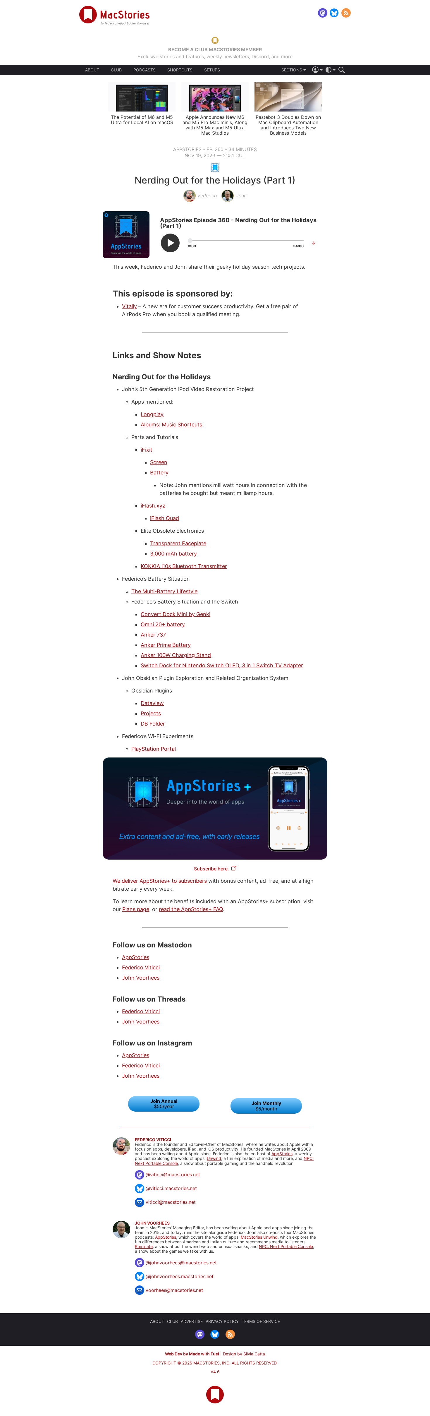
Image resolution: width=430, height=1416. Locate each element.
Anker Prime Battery (166, 645)
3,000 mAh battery (173, 554)
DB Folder (153, 724)
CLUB (116, 69)
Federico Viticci (141, 967)
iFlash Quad (164, 518)
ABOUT (92, 70)
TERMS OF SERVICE (261, 1321)
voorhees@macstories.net (174, 1290)
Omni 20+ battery (163, 624)
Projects (151, 713)
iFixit (146, 450)
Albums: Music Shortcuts (171, 424)
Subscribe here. (211, 869)
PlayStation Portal (153, 749)
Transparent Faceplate (178, 543)
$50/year (163, 1103)
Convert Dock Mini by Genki (175, 614)
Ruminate (144, 1246)
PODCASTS (144, 70)
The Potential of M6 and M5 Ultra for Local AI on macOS (142, 119)
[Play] (170, 243)
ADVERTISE (192, 1321)
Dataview (152, 703)
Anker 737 (153, 635)
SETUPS (212, 70)
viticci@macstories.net (171, 1202)
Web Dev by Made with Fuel (192, 1353)
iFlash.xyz (153, 506)
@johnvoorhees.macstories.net (180, 1276)
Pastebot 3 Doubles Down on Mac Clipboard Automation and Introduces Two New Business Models (288, 125)
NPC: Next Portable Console (286, 1246)
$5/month (266, 1105)
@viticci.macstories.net (171, 1188)
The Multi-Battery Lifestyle (164, 591)
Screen (158, 462)
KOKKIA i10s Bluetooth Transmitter (184, 566)
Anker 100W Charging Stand (176, 655)
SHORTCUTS (179, 70)
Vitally (129, 306)
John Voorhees (140, 978)
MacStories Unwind (259, 1237)
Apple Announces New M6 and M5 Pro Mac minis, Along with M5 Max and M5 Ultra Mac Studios (215, 125)
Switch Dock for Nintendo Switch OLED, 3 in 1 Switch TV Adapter (222, 665)
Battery (159, 472)
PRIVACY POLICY (222, 1321)
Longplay (152, 414)
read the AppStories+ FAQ (191, 909)
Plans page (135, 909)
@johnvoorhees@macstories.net (181, 1262)
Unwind (214, 1158)
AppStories (135, 957)
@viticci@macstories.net (173, 1174)
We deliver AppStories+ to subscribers (160, 881)
